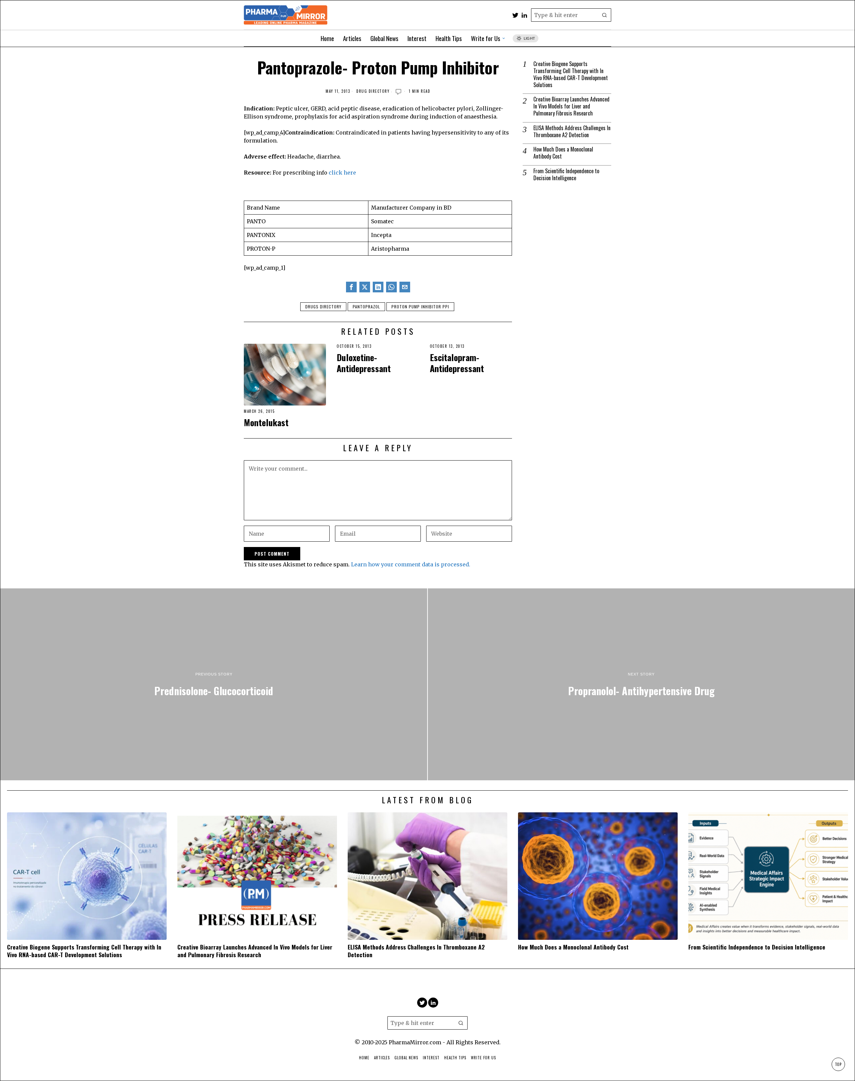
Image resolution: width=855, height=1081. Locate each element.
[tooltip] (515, 15)
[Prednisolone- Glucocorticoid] (213, 684)
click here (342, 172)
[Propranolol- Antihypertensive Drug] (641, 684)
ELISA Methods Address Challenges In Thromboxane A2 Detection (572, 131)
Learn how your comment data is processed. (410, 564)
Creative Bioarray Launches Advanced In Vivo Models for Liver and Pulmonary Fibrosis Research (571, 106)
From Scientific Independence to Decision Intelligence (566, 175)
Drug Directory (372, 91)
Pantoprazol (366, 306)
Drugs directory (323, 306)
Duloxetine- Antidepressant (364, 363)
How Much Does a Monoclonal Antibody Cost (563, 153)
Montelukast (266, 422)
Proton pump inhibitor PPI (420, 306)
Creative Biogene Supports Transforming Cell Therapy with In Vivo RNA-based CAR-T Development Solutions (570, 74)
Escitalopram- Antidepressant (457, 363)
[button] (604, 15)
